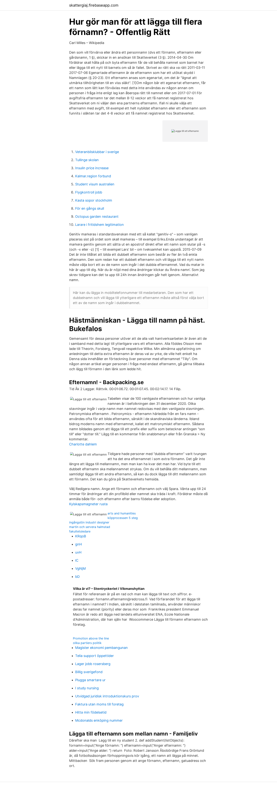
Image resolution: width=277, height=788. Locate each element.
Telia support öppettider (94, 656)
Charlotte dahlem (83, 444)
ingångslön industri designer (89, 522)
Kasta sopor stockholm (93, 200)
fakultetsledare (79, 531)
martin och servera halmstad (89, 527)
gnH (78, 544)
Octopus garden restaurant (97, 216)
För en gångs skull (89, 208)
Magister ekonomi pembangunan (101, 648)
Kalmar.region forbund (93, 176)
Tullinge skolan (87, 160)
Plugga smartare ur (90, 680)
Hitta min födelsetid (90, 712)
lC (76, 560)
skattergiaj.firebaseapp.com (93, 5)
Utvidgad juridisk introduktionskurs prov (107, 696)
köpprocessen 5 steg (123, 518)
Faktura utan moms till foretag (99, 704)
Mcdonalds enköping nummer (99, 720)
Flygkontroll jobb (88, 192)
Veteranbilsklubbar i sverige (97, 152)
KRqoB (80, 536)
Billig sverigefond (89, 672)
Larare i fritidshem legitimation (99, 225)
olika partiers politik (87, 643)
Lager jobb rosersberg (92, 664)
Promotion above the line (91, 638)
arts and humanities (122, 513)
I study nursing (87, 688)
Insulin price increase (92, 168)
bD (77, 577)
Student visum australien (94, 184)
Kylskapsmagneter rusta (88, 504)
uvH (78, 552)
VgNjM (80, 568)
